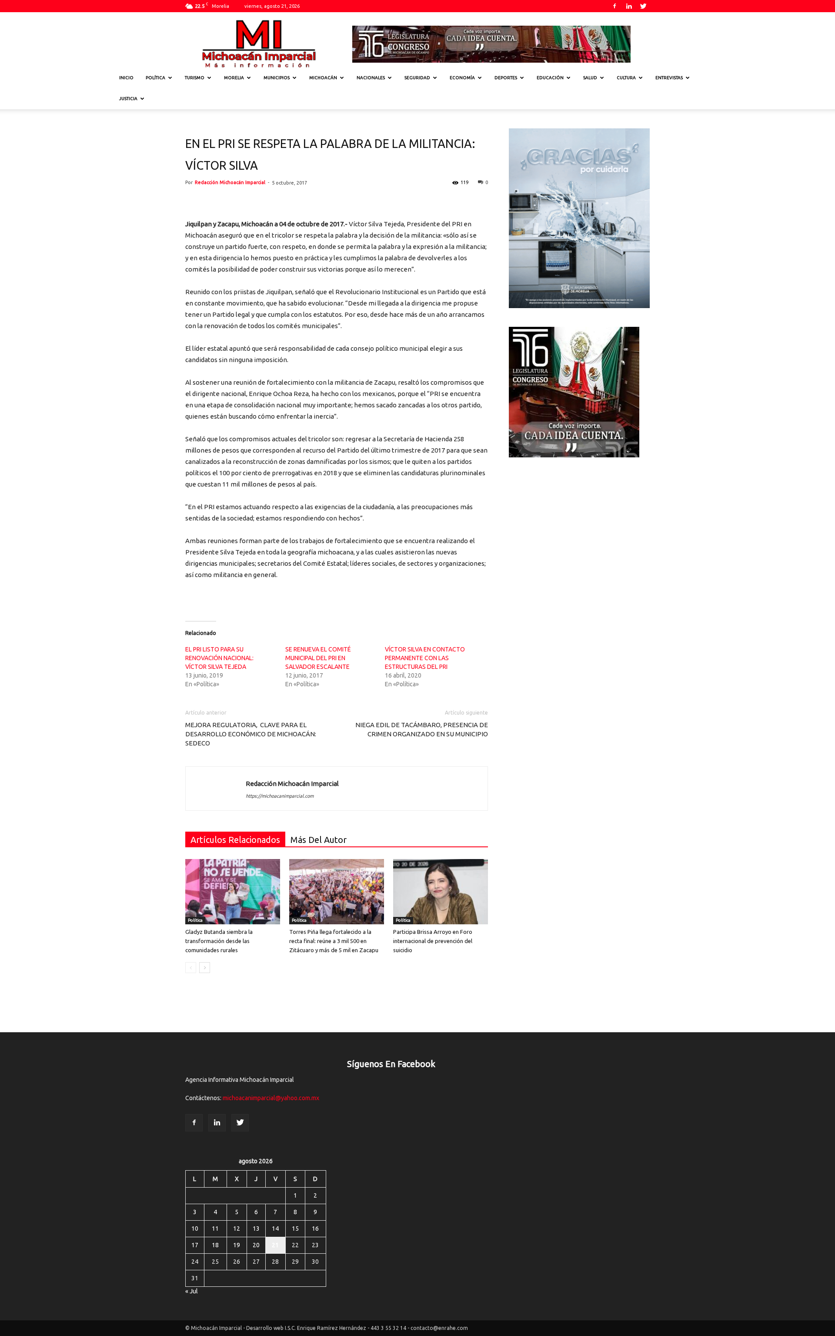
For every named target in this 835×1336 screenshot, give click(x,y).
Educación (550, 77)
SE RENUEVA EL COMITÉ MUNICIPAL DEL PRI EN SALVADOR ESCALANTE (318, 658)
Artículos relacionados (235, 840)
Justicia (128, 98)
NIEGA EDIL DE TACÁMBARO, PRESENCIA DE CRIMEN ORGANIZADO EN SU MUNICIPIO (421, 729)
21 (275, 1245)
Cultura (626, 77)
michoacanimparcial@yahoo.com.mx (271, 1097)
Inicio (126, 77)
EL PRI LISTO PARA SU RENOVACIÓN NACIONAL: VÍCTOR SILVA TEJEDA (219, 658)
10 (194, 1228)
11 (215, 1228)
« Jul (191, 1291)
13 (256, 1228)
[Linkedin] (628, 6)
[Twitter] (643, 6)
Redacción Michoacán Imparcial (230, 182)
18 (215, 1245)
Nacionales (371, 77)
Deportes (505, 77)
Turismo (194, 77)
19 (236, 1245)
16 (315, 1228)
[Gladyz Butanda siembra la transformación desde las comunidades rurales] (232, 891)
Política (155, 77)
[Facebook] (614, 6)
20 (256, 1245)
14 (275, 1228)
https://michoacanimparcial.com (280, 796)
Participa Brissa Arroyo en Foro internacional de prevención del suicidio (432, 941)
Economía (462, 77)
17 (194, 1245)
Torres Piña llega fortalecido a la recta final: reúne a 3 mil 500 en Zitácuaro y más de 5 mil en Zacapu (333, 941)
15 (295, 1228)
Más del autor (319, 840)
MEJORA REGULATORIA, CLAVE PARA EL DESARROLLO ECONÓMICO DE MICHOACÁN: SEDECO (250, 734)
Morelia (234, 77)
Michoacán (323, 77)
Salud (590, 77)
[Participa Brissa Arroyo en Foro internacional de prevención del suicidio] (440, 891)
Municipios (277, 77)
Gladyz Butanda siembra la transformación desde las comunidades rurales (219, 941)
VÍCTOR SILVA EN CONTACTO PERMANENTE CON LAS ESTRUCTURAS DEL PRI (425, 658)
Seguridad (417, 77)
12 (236, 1228)
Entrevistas (669, 77)
